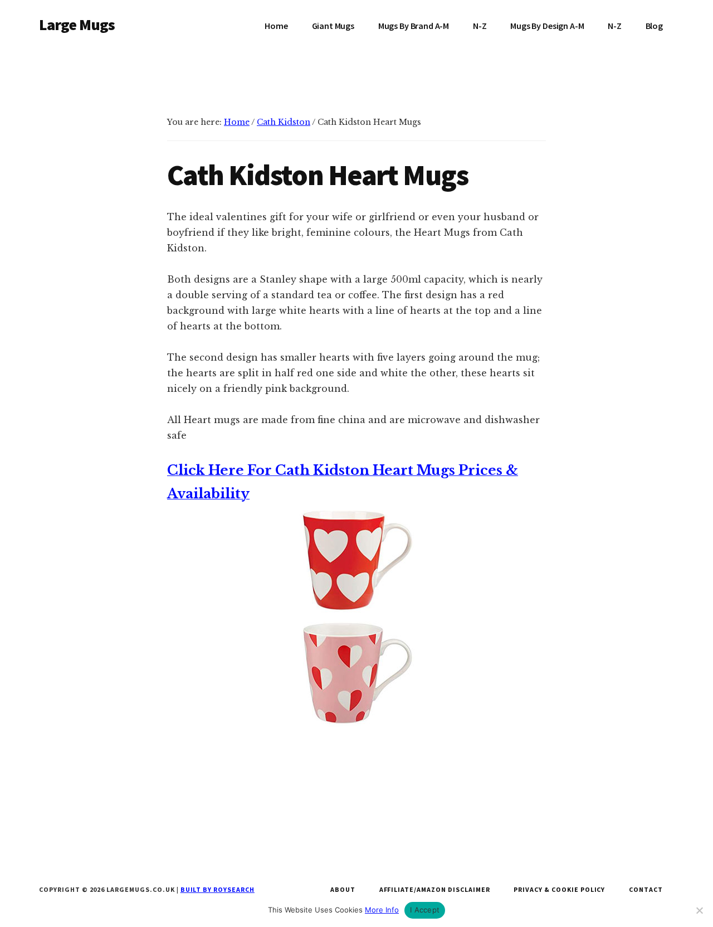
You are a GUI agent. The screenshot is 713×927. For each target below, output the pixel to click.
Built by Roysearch (217, 889)
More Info (382, 909)
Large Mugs (77, 24)
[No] (699, 910)
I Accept (424, 909)
